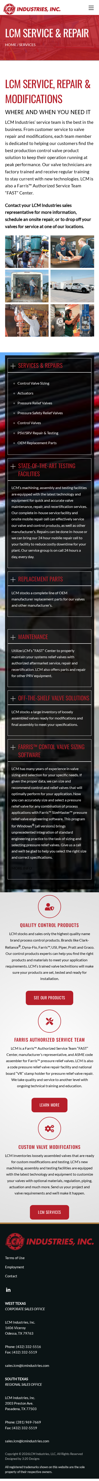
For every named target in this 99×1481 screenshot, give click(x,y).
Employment (14, 1267)
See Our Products (49, 997)
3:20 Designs (31, 1459)
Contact (13, 205)
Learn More (50, 1105)
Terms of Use (15, 1258)
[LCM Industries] (32, 8)
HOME (10, 44)
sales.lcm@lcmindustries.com (27, 1441)
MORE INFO (22, 868)
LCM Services (49, 1212)
